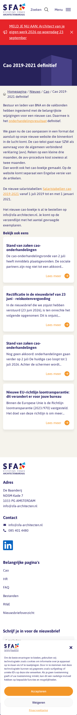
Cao (46, 91)
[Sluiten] (71, 32)
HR (5, 579)
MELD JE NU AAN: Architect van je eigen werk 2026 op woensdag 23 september (37, 32)
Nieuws (35, 91)
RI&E (6, 604)
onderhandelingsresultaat (28, 121)
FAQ (6, 587)
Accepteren (38, 691)
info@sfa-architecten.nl (20, 506)
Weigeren (38, 702)
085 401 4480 (18, 530)
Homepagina (16, 91)
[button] (71, 648)
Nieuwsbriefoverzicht (18, 613)
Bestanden (10, 596)
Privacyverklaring (38, 710)
